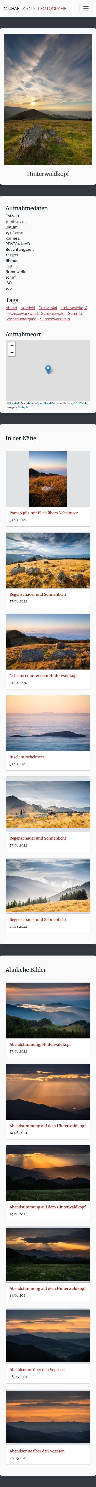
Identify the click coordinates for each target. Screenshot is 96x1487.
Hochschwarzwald (22, 313)
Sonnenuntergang (21, 319)
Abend (11, 308)
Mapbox (26, 407)
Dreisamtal (48, 308)
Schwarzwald (53, 313)
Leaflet (14, 403)
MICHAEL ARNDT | (35, 8)
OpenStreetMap (46, 403)
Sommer (75, 313)
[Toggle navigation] (85, 8)
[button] (48, 369)
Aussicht (28, 308)
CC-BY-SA (79, 403)
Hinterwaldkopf (74, 308)
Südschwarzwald (55, 319)
